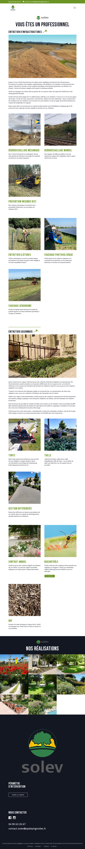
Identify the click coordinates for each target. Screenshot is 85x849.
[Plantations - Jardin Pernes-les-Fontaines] (42, 714)
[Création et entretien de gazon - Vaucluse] (42, 694)
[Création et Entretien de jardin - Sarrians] (71, 674)
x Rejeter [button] (46, 846)
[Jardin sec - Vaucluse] (71, 694)
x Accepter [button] (38, 846)
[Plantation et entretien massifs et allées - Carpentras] (14, 694)
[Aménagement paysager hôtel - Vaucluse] (42, 674)
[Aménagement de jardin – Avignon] (14, 714)
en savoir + (49, 576)
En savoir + (54, 846)
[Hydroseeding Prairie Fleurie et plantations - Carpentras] (14, 674)
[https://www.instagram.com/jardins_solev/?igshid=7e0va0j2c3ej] (14, 819)
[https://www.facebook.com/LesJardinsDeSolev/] (10, 819)
